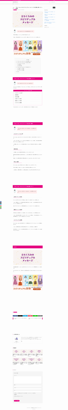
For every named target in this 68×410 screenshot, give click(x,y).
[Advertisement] (27, 114)
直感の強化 (19, 64)
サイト (14, 390)
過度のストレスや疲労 (21, 69)
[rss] (53, 0)
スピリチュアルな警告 (21, 70)
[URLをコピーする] (40, 315)
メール (15, 387)
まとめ (18, 71)
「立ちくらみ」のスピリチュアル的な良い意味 (23, 62)
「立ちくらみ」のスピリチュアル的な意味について (24, 61)
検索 (54, 7)
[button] (15, 315)
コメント (15, 375)
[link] (21, 341)
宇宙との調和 (20, 65)
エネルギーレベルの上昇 (21, 63)
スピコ (16, 341)
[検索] (54, 0)
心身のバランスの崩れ (21, 68)
